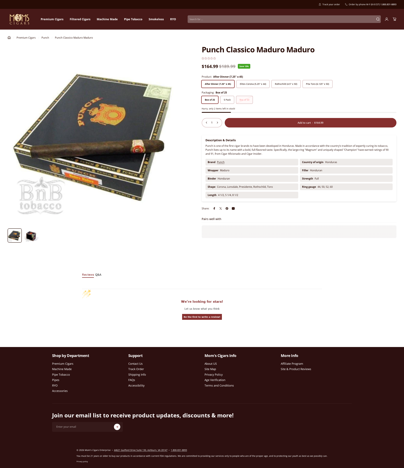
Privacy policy (82, 461)
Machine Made (62, 369)
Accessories (60, 391)
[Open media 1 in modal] (97, 136)
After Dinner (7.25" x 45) (218, 83)
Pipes (55, 380)
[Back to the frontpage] (9, 37)
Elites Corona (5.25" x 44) (253, 83)
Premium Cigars (26, 37)
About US (211, 364)
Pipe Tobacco (61, 374)
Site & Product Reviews (296, 369)
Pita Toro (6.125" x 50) (317, 83)
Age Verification (215, 380)
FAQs (131, 380)
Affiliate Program (292, 364)
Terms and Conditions (219, 385)
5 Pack (227, 99)
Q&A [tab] (98, 274)
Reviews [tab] (88, 274)
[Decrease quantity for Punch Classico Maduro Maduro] (205, 122)
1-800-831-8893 (179, 450)
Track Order (136, 369)
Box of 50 (244, 99)
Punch (45, 37)
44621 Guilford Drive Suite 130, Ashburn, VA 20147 (140, 450)
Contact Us (135, 364)
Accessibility (136, 385)
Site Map (210, 369)
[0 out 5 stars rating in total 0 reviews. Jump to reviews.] (209, 58)
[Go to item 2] (31, 235)
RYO (55, 385)
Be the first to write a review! (202, 317)
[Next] (179, 143)
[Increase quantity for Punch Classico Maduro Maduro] (218, 122)
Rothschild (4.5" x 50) (286, 83)
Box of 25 (210, 99)
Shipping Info (137, 374)
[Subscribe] (117, 427)
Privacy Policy (214, 374)
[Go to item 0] (15, 235)
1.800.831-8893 (388, 4)
